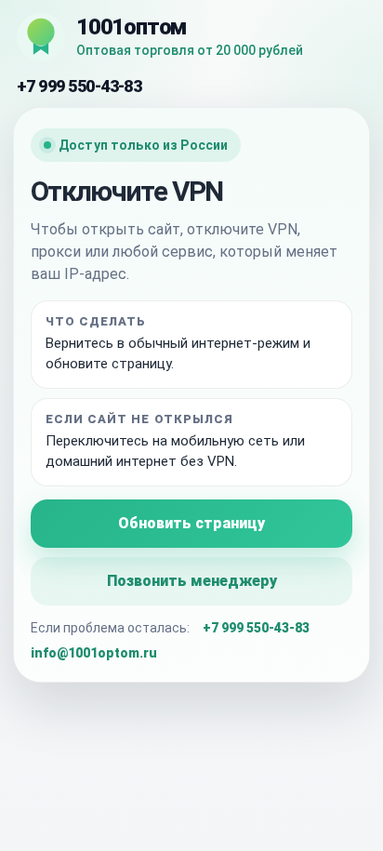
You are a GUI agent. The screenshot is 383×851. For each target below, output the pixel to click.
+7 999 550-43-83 (79, 86)
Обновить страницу (191, 523)
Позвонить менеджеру (192, 581)
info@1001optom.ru (94, 652)
